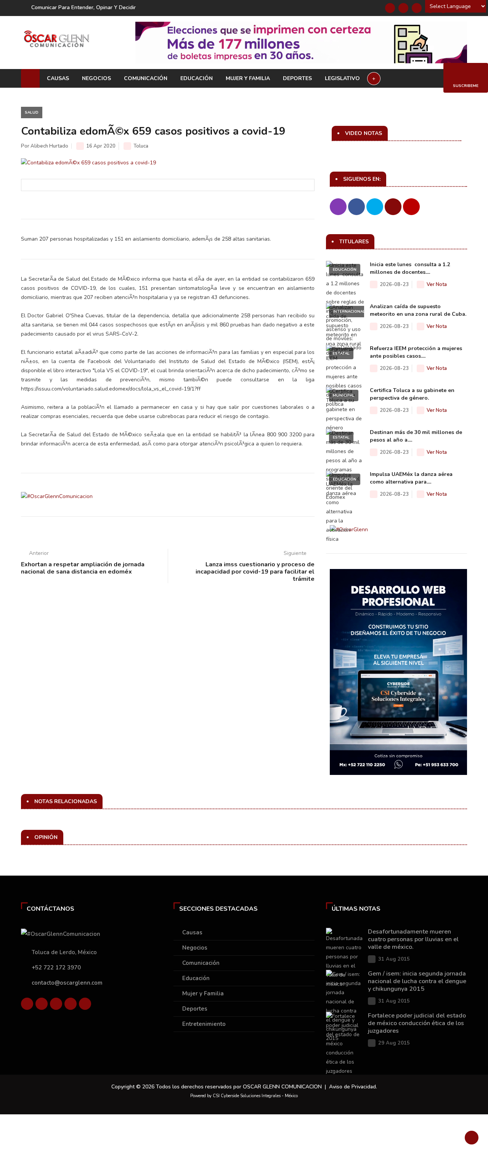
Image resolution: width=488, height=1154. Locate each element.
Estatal (341, 353)
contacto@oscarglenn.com (67, 983)
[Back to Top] (471, 1137)
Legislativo (342, 78)
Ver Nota (437, 284)
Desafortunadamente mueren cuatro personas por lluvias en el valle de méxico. (413, 939)
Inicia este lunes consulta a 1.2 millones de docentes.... (410, 268)
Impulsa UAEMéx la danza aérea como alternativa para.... (411, 478)
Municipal (344, 395)
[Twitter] (403, 8)
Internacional (349, 311)
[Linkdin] (417, 8)
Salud (32, 112)
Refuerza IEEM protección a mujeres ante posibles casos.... (416, 352)
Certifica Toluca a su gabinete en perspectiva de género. (412, 394)
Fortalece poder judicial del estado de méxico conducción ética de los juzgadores (417, 1023)
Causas (58, 78)
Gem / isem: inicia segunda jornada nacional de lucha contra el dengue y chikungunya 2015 (417, 981)
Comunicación (145, 78)
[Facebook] (390, 8)
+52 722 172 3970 (56, 967)
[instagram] (85, 1004)
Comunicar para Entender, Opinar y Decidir (83, 7)
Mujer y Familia (248, 78)
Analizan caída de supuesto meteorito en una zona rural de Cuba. (418, 310)
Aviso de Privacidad (352, 1086)
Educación (196, 78)
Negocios (96, 78)
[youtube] (70, 1004)
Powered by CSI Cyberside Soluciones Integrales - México (244, 1096)
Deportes (297, 78)
